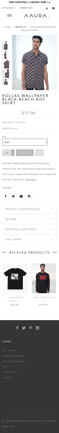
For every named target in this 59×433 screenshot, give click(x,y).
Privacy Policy (9, 372)
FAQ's (5, 366)
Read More (31, 179)
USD (30, 8)
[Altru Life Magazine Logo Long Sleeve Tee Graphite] (44, 278)
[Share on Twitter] (13, 196)
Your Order (8, 350)
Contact (6, 377)
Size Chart (13, 239)
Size (4, 136)
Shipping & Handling (13, 355)
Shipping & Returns (20, 229)
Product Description (22, 209)
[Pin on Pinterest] (29, 196)
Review (10, 219)
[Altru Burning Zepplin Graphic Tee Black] (15, 278)
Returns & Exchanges (14, 361)
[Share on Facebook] (5, 196)
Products (20, 27)
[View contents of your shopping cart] (53, 8)
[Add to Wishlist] (39, 152)
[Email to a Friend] (21, 196)
